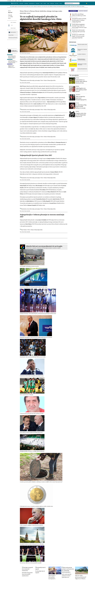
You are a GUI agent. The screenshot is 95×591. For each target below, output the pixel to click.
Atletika (56, 3)
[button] (7, 3)
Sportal (10, 12)
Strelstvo (73, 6)
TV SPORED (9, 0)
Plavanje (55, 6)
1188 (22, 0)
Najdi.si (16, 0)
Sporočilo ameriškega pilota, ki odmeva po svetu (79, 14)
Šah (63, 6)
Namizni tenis (45, 6)
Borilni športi (21, 6)
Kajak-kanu (40, 6)
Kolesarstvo (32, 3)
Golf (31, 6)
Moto (60, 3)
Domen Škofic (11, 35)
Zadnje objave (83, 10)
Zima (41, 3)
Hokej (44, 3)
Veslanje (82, 6)
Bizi (13, 0)
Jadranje (34, 6)
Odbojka (50, 6)
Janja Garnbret (13, 32)
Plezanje (59, 6)
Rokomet (38, 3)
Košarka (26, 3)
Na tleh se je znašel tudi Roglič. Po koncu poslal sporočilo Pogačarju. (78, 36)
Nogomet (21, 3)
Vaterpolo (78, 6)
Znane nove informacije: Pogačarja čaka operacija (78, 30)
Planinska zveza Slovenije (13, 37)
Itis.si (19, 0)
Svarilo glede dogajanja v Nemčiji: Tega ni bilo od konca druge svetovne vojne (79, 26)
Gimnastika (27, 6)
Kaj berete (73, 10)
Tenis (48, 3)
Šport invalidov (68, 6)
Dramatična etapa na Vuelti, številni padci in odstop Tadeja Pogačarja (79, 20)
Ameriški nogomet (14, 6)
